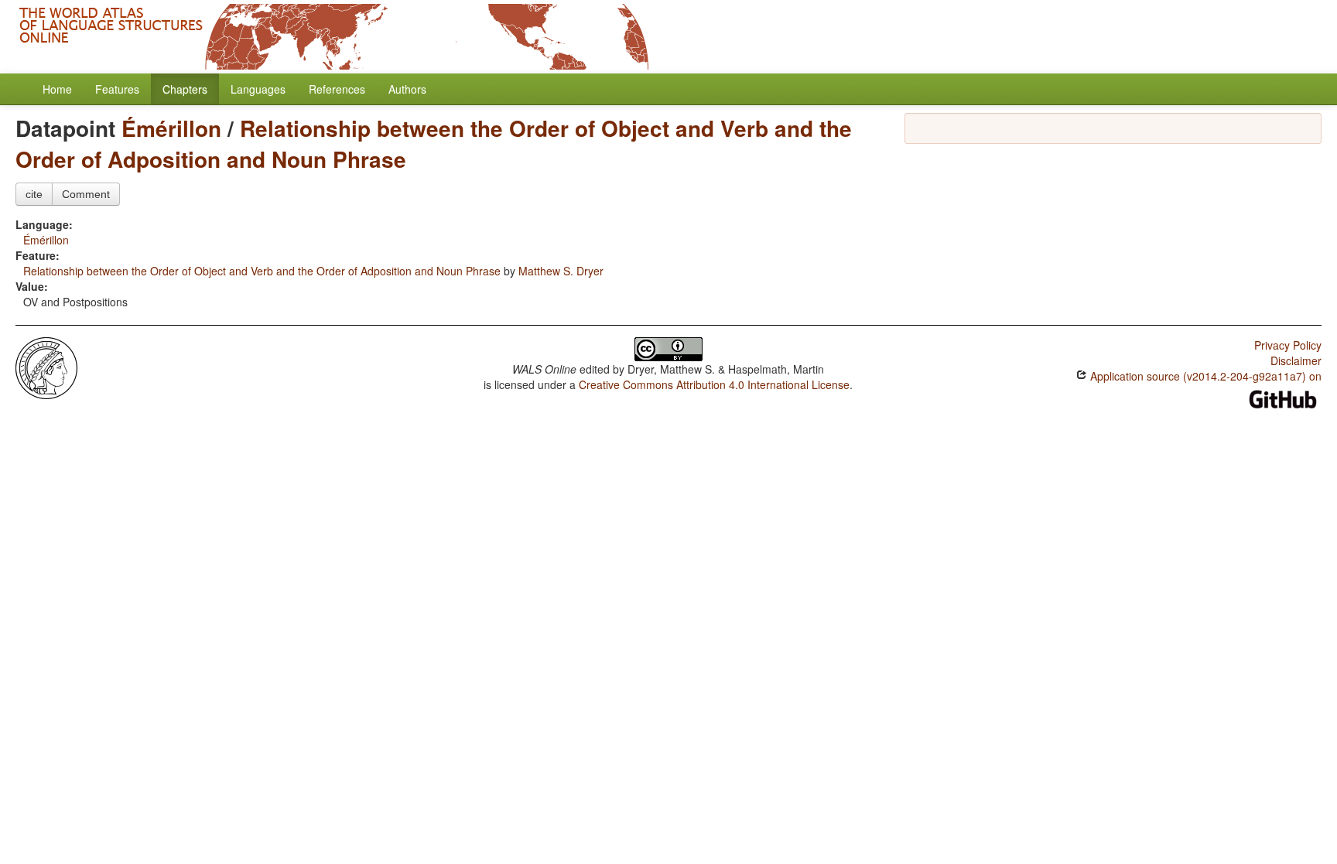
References (337, 89)
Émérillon (171, 128)
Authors (407, 89)
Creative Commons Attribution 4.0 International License (714, 384)
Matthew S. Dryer (561, 270)
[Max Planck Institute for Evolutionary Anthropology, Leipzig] (46, 366)
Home (57, 89)
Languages (258, 89)
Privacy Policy (1288, 345)
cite (34, 194)
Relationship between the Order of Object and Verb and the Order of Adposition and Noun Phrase (433, 143)
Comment (86, 194)
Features (117, 89)
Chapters (184, 89)
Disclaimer (1296, 360)
